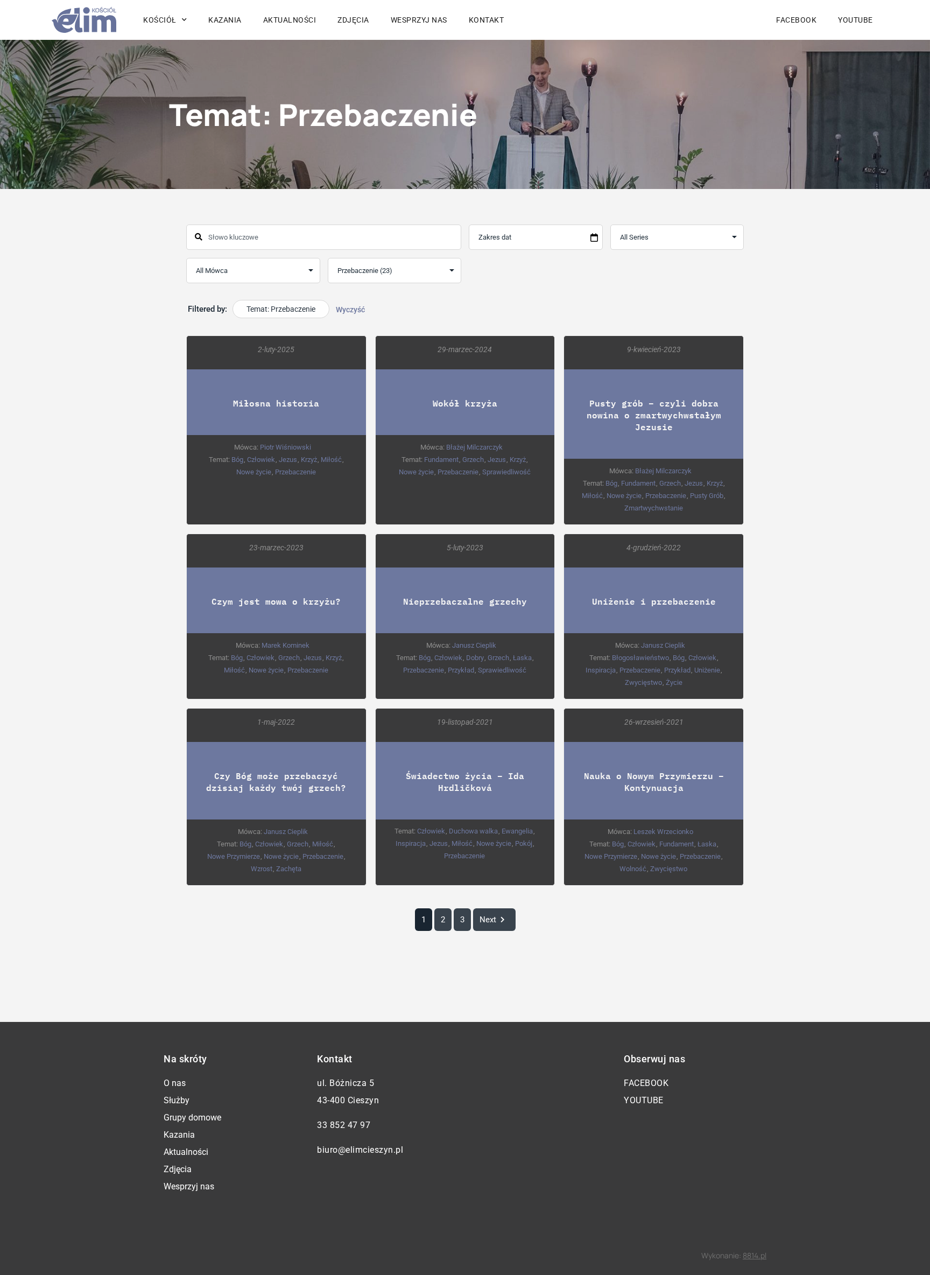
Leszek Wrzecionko (663, 832)
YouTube (855, 20)
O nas (175, 1083)
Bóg (237, 460)
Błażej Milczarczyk (474, 447)
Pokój (523, 843)
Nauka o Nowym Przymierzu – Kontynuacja (654, 781)
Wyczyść (350, 309)
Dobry (475, 658)
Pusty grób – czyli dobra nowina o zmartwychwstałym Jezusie (654, 415)
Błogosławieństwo (640, 658)
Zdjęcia (353, 20)
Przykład (461, 670)
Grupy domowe (192, 1117)
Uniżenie (707, 670)
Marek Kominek (285, 645)
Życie (674, 682)
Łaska (522, 658)
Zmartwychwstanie (653, 508)
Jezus (288, 460)
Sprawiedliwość (506, 472)
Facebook (796, 20)
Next (488, 919)
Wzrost (261, 869)
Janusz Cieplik (474, 645)
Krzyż (309, 460)
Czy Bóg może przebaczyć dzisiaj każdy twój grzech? (276, 781)
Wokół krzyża (465, 403)
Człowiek (261, 460)
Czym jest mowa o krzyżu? (276, 601)
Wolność (632, 869)
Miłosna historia (276, 403)
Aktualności (289, 20)
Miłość (331, 460)
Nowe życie (253, 472)
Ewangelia (517, 831)
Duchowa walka (473, 831)
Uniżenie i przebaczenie (654, 601)
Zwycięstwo (643, 682)
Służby (176, 1100)
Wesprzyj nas (419, 20)
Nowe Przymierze (233, 856)
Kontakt (486, 20)
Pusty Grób (706, 496)
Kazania (225, 20)
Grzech (473, 460)
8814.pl (754, 1255)
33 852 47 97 (343, 1125)
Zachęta (288, 869)
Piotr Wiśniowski (285, 447)
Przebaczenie (295, 472)
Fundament (441, 460)
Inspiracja (601, 670)
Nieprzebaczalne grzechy (465, 601)
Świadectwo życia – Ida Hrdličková (465, 781)
